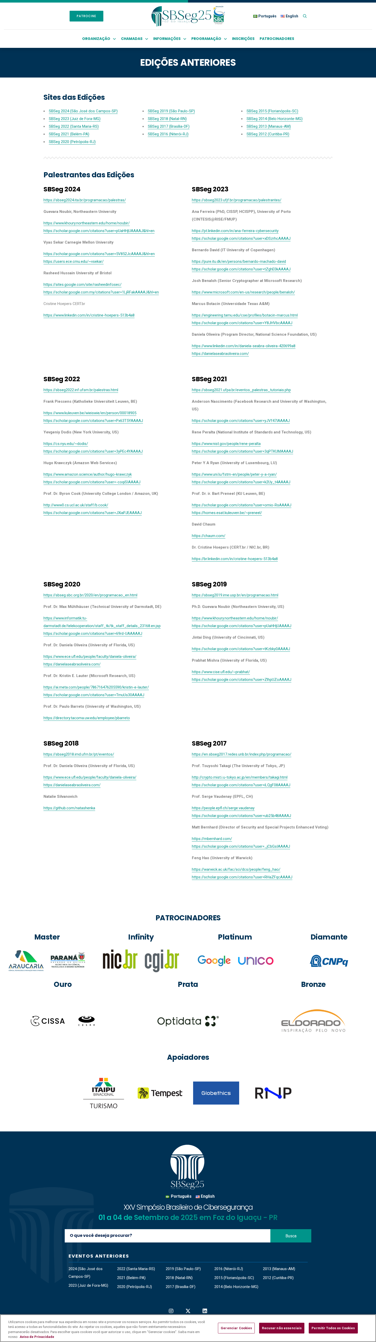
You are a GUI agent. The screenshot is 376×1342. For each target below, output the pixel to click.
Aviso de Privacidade (37, 1337)
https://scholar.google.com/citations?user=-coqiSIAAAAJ (91, 482)
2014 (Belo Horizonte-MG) (236, 1286)
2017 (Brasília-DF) (180, 1286)
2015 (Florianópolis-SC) (234, 1277)
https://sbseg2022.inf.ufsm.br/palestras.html (80, 390)
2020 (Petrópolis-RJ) (134, 1286)
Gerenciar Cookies (236, 1328)
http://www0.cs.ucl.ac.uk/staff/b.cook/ (75, 505)
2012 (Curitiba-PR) (278, 1277)
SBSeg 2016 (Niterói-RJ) (168, 134)
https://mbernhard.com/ (212, 838)
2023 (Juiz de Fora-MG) (88, 1285)
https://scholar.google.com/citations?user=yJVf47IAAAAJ (241, 420)
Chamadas (131, 38)
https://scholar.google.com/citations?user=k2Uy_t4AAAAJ (241, 482)
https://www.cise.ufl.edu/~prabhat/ (221, 672)
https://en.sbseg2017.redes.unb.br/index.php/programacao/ (241, 754)
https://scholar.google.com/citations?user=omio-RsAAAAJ (241, 505)
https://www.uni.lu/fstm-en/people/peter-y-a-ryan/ (234, 474)
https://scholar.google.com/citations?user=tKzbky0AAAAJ (241, 649)
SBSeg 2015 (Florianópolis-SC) (272, 111)
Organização (96, 38)
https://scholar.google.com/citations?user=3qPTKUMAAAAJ (242, 451)
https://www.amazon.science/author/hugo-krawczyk (87, 474)
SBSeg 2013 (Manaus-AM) (269, 126)
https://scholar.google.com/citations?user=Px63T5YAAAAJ (93, 420)
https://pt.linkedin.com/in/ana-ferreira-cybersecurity (235, 230)
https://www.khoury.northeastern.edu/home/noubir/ (235, 618)
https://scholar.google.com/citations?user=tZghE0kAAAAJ (241, 269)
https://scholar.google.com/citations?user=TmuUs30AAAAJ (93, 695)
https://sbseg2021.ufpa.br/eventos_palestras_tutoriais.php (241, 390)
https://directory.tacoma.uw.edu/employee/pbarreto (86, 718)
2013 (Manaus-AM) (279, 1269)
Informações (167, 38)
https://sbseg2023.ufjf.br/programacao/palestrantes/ (236, 200)
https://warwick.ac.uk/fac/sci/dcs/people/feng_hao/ (236, 869)
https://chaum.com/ (208, 535)
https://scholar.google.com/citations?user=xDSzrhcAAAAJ (241, 238)
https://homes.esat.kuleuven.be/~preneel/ (227, 512)
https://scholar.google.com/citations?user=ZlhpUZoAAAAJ (241, 679)
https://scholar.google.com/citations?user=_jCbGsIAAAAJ (241, 846)
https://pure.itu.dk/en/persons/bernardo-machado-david (239, 261)
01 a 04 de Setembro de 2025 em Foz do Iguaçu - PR (188, 1218)
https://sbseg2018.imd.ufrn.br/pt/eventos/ (78, 754)
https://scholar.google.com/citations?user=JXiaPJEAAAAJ (92, 512)
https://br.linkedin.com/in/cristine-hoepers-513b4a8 (235, 559)
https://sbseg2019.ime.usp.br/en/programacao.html (235, 595)
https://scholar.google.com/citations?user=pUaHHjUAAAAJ (241, 626)
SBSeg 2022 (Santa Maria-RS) (74, 126)
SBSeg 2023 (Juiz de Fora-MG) (75, 118)
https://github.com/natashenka (69, 808)
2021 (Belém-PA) (131, 1277)
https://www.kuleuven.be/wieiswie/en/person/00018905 (89, 413)
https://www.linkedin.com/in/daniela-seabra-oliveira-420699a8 (243, 346)
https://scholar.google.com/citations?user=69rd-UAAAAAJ (92, 633)
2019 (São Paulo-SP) (183, 1269)
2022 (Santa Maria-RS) (136, 1269)
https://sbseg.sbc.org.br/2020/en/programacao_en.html (90, 595)
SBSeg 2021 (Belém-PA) (69, 134)
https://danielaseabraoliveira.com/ (220, 353)
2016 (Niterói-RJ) (228, 1269)
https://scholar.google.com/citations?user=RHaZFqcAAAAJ (242, 877)
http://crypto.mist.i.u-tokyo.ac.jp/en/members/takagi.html (239, 777)
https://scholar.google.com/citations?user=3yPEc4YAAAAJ (93, 451)
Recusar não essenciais (282, 1328)
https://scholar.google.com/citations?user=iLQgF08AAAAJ (241, 785)
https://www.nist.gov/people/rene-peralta (226, 443)
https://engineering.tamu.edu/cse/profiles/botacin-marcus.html (245, 315)
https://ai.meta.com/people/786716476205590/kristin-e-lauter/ (96, 687)
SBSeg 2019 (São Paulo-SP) (171, 111)
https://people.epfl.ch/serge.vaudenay (223, 808)
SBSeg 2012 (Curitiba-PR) (268, 134)
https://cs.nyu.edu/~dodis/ (65, 443)
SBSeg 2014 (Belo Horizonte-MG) (275, 118)
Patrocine (86, 16)
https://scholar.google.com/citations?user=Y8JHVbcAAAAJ (242, 323)
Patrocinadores (277, 38)
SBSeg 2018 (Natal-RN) (167, 118)
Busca (290, 1236)
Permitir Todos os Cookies (333, 1328)
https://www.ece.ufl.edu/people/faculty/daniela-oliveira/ (89, 656)
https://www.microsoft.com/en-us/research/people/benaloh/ (243, 292)
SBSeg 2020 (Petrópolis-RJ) (72, 141)
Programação (206, 38)
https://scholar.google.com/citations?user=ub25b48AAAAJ (241, 815)
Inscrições (243, 38)
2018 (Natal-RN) (179, 1277)
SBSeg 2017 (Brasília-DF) (169, 126)
